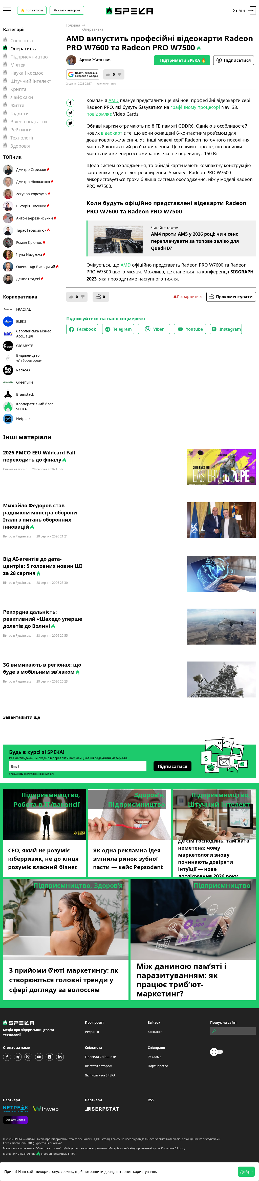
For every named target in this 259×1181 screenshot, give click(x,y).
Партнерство (158, 1066)
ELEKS (21, 321)
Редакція (92, 1031)
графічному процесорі (195, 107)
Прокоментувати (234, 296)
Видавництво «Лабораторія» (29, 358)
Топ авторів (34, 10)
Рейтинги (21, 130)
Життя (17, 105)
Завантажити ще (21, 717)
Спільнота (21, 40)
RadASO (23, 370)
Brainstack (25, 394)
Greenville (24, 382)
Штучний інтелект (30, 81)
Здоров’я (20, 146)
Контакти (155, 1031)
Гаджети (19, 113)
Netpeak (23, 418)
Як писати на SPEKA (100, 1075)
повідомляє (99, 114)
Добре (246, 1171)
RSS (151, 1100)
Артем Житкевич (95, 59)
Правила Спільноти (100, 1056)
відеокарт (111, 133)
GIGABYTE (24, 345)
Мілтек (18, 65)
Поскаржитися (189, 296)
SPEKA (18, 1139)
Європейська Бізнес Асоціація (33, 333)
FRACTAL (23, 309)
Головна (73, 25)
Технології (21, 138)
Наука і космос (26, 73)
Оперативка (92, 29)
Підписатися (237, 60)
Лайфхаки (21, 97)
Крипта (18, 89)
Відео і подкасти (28, 121)
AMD (114, 100)
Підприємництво (29, 57)
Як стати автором (67, 10)
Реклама (154, 1056)
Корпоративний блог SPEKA (34, 406)
